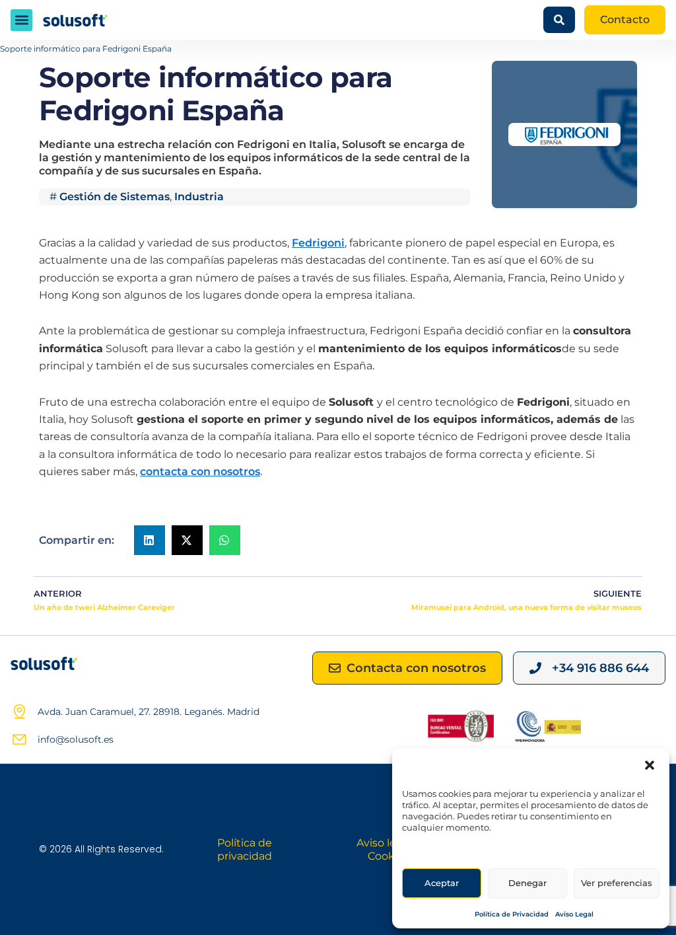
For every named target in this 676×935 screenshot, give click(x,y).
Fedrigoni (318, 243)
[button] (649, 765)
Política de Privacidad (512, 914)
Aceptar (441, 883)
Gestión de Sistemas (114, 196)
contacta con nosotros (200, 471)
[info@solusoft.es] (19, 739)
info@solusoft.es (76, 739)
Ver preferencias (616, 883)
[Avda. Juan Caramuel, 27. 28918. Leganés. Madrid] (19, 711)
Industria (199, 196)
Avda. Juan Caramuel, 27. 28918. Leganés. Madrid (148, 712)
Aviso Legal (574, 914)
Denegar (527, 883)
